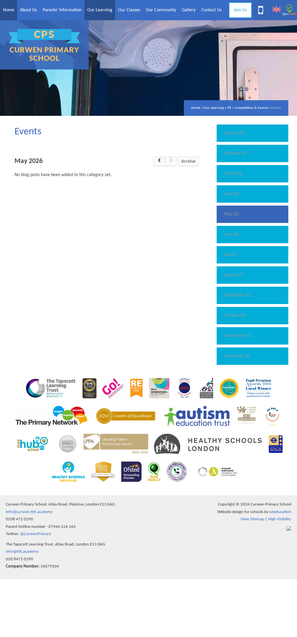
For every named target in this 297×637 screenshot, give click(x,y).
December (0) (237, 356)
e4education (280, 512)
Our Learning (214, 108)
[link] (171, 161)
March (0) (233, 173)
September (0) (237, 295)
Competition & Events (251, 108)
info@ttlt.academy (22, 552)
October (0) (235, 315)
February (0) (235, 153)
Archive (188, 161)
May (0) (231, 214)
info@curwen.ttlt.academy (29, 512)
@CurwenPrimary (35, 534)
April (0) (231, 194)
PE (229, 108)
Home (195, 108)
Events (276, 108)
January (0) (234, 133)
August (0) (233, 275)
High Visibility (279, 519)
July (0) (230, 254)
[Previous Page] (159, 161)
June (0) (231, 234)
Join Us (240, 10)
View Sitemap (252, 519)
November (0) (237, 336)
